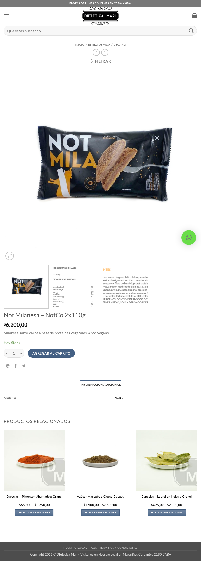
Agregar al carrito (51, 353)
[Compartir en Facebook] (15, 366)
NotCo (119, 398)
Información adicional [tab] (100, 384)
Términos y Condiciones (119, 547)
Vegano (119, 44)
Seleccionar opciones (34, 512)
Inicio (80, 44)
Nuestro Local (75, 547)
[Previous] (13, 164)
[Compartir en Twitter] (23, 366)
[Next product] (96, 52)
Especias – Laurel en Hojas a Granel (167, 496)
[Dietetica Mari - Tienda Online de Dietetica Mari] (100, 16)
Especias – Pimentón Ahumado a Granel (34, 496)
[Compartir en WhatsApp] (7, 366)
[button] (6, 16)
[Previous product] (104, 52)
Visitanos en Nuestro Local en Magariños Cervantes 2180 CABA (125, 554)
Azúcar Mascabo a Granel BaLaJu (100, 496)
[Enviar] (191, 30)
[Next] (187, 164)
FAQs (93, 547)
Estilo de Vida (99, 44)
